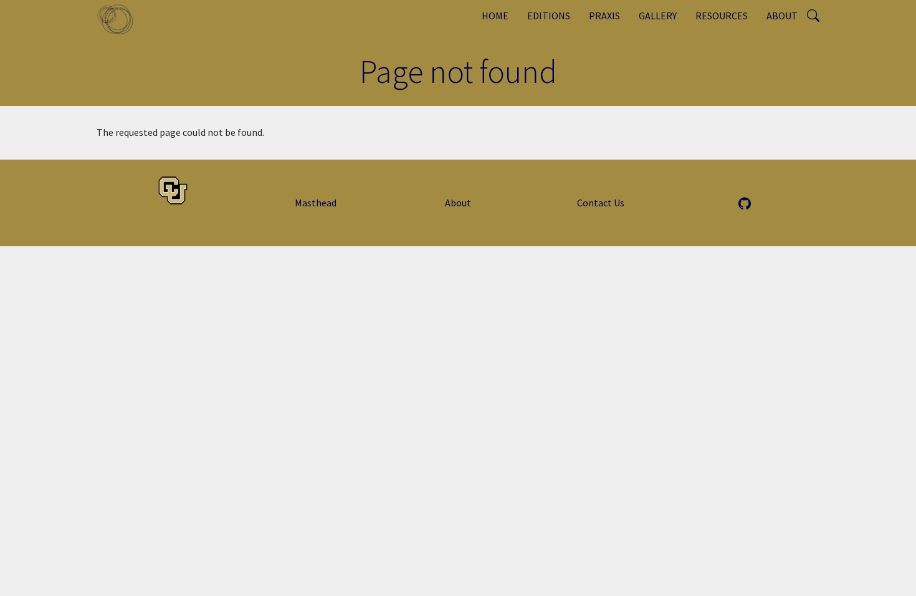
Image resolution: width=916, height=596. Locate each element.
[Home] (120, 18)
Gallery (658, 15)
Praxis (604, 15)
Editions (548, 15)
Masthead (315, 202)
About (782, 15)
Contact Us (600, 202)
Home (495, 15)
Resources (721, 15)
